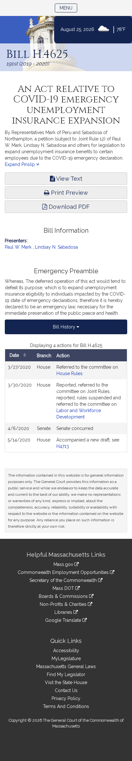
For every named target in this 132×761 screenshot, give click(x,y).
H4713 (62, 446)
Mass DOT (64, 588)
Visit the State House (66, 682)
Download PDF (68, 206)
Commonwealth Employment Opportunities (64, 572)
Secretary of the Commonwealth (63, 580)
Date (15, 355)
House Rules (69, 373)
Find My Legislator (66, 674)
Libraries (63, 612)
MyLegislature (66, 658)
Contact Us (66, 690)
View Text (68, 178)
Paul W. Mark (18, 247)
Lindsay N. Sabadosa (56, 247)
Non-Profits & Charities (64, 604)
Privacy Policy (66, 698)
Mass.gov (64, 564)
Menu (68, 8)
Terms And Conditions (66, 706)
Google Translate (63, 620)
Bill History (65, 326)
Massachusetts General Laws (66, 666)
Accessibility (66, 650)
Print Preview (68, 192)
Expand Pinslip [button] (20, 164)
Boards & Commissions (64, 596)
